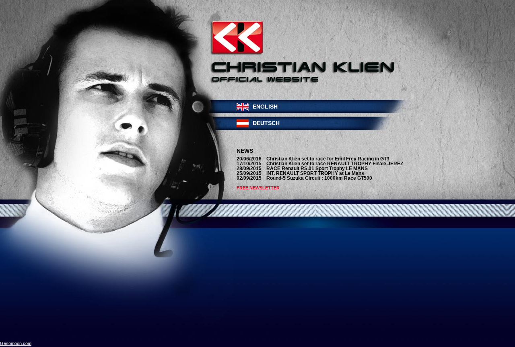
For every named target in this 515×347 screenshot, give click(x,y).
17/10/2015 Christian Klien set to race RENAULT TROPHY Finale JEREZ (320, 163)
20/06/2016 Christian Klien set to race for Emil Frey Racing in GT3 (313, 159)
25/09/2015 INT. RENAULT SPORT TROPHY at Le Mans (300, 173)
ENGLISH (265, 106)
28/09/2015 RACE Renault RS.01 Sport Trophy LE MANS (302, 168)
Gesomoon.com (15, 343)
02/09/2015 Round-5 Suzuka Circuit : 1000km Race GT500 (304, 178)
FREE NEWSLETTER (258, 187)
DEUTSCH (266, 123)
